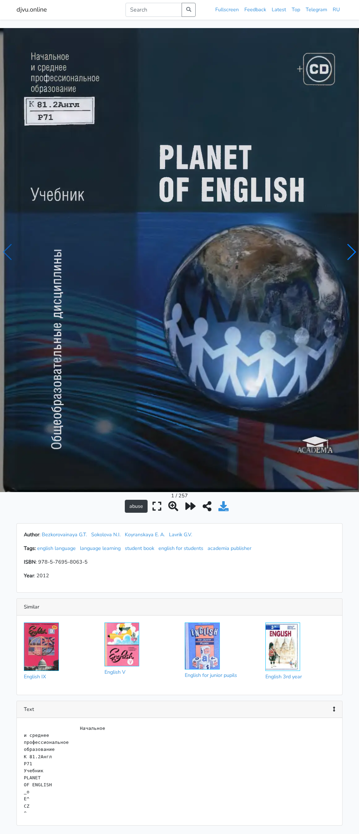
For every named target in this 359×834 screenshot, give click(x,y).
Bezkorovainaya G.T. (64, 534)
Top (296, 9)
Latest (279, 9)
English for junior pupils (211, 675)
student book (141, 548)
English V (115, 671)
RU (336, 9)
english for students (182, 548)
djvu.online (31, 9)
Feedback (255, 9)
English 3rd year (283, 676)
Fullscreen (227, 9)
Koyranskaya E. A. (145, 534)
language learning (101, 548)
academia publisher (231, 548)
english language (58, 548)
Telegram (316, 9)
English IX (35, 676)
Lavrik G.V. (180, 534)
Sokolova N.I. (106, 534)
